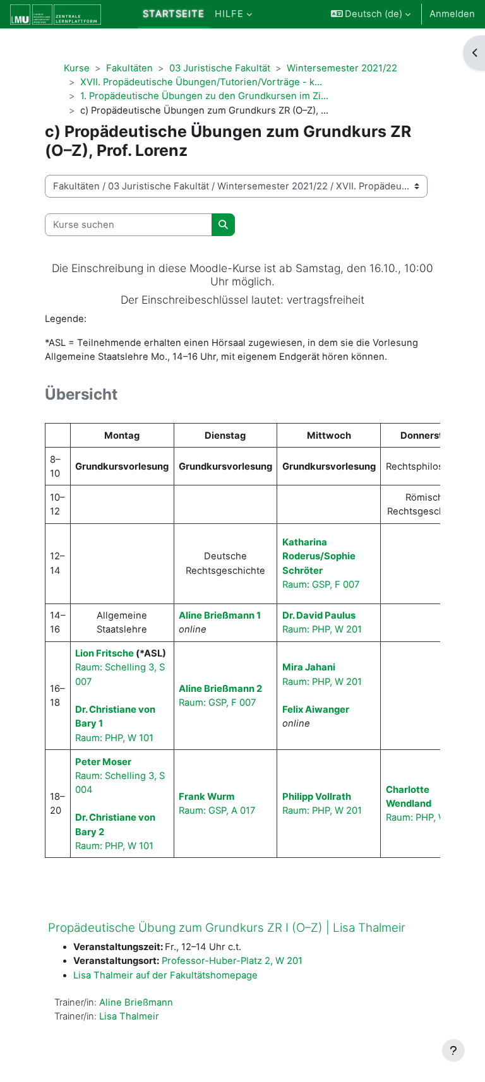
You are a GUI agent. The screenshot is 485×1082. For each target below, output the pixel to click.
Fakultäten (129, 68)
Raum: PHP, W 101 (114, 738)
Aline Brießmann (136, 1002)
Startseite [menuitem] (174, 14)
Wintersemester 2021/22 (342, 68)
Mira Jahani (308, 667)
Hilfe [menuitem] (229, 14)
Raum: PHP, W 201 (322, 629)
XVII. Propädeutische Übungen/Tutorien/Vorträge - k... (201, 82)
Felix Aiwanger (315, 709)
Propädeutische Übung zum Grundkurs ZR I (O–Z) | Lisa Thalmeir (226, 927)
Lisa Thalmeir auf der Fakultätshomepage (165, 975)
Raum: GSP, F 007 (320, 584)
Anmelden (452, 14)
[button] (371, 14)
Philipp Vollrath (316, 796)
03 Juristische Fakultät (219, 68)
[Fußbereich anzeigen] (453, 1050)
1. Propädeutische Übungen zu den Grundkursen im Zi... (204, 96)
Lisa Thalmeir (129, 1016)
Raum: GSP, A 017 (217, 810)
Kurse (77, 68)
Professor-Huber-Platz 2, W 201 (232, 960)
